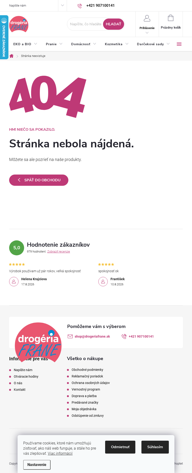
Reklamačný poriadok (87, 376)
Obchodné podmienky (87, 370)
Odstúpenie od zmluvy (88, 415)
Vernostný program (86, 389)
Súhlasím (155, 447)
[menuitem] (25, 44)
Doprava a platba (84, 396)
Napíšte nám (17, 5)
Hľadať (113, 24)
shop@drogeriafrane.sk (92, 336)
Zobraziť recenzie (58, 251)
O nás (18, 383)
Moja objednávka (84, 409)
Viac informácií (60, 453)
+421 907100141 (141, 336)
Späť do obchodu (42, 180)
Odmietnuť (120, 447)
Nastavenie (36, 464)
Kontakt (20, 389)
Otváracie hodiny (26, 376)
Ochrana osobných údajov (91, 383)
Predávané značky (85, 402)
